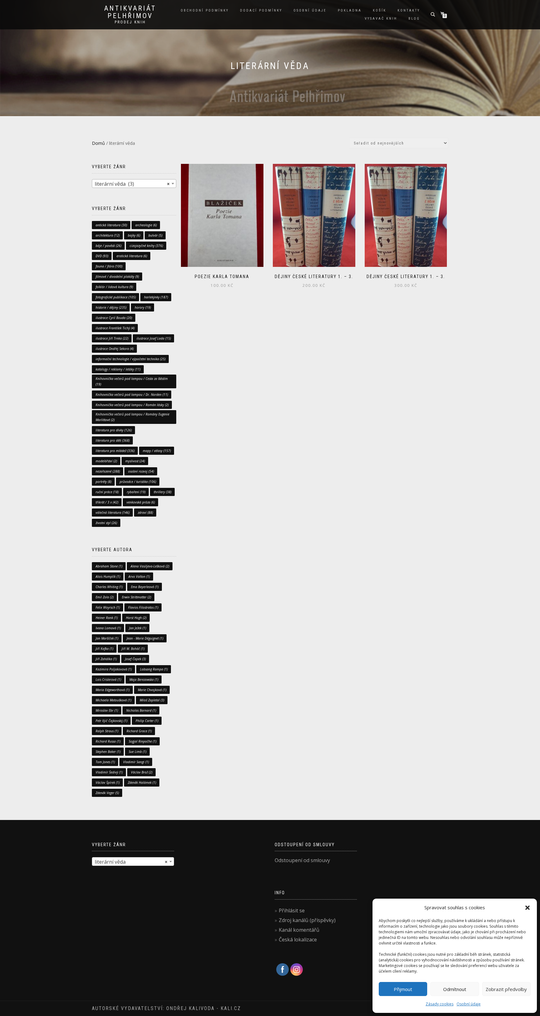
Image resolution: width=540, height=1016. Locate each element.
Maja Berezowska (143, 679)
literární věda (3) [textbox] (132, 183)
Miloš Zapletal (152, 700)
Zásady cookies (439, 1004)
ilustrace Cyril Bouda (114, 318)
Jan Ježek (137, 628)
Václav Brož (141, 772)
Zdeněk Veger (107, 793)
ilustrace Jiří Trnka (112, 338)
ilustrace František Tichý (115, 328)
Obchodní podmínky (205, 10)
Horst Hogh (136, 618)
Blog (414, 19)
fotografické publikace (116, 297)
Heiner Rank (107, 618)
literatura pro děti (113, 440)
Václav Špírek (108, 782)
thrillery (163, 492)
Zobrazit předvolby (506, 989)
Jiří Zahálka (106, 659)
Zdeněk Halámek (142, 782)
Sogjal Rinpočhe (143, 741)
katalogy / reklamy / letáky (118, 369)
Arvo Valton (139, 576)
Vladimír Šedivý (109, 772)
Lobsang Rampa (154, 669)
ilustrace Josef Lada (154, 338)
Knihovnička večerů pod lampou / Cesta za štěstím (132, 381)
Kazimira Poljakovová (114, 669)
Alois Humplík (108, 576)
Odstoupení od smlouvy (302, 860)
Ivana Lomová (108, 628)
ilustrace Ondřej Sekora (115, 348)
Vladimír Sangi (136, 762)
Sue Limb (138, 751)
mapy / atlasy (157, 451)
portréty (104, 481)
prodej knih (130, 22)
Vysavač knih (381, 19)
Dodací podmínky (261, 10)
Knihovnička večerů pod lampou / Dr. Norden (132, 394)
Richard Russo (108, 741)
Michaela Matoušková (114, 700)
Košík (379, 10)
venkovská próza (141, 502)
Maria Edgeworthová (113, 690)
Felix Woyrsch (108, 607)
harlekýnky (156, 297)
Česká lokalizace (298, 939)
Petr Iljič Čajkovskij (112, 721)
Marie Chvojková (152, 690)
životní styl (106, 523)
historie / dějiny (111, 307)
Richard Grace (139, 731)
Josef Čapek (135, 659)
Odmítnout (454, 989)
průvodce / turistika (138, 481)
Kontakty (409, 10)
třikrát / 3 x (107, 502)
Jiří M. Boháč (133, 648)
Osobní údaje (469, 1004)
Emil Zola (105, 597)
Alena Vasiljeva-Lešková (150, 566)
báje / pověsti (109, 245)
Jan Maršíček (107, 638)
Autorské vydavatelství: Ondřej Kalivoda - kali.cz (166, 1008)
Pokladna (350, 10)
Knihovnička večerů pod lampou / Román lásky (132, 405)
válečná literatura (113, 512)
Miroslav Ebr (107, 710)
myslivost (135, 461)
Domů (98, 143)
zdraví (145, 512)
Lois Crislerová (108, 679)
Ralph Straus (107, 731)
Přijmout (403, 989)
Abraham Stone (109, 566)
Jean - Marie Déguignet (145, 638)
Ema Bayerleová (145, 587)
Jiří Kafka (104, 648)
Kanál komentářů (299, 929)
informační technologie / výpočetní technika (131, 359)
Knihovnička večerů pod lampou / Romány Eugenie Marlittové (132, 417)
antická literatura (111, 225)
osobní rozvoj (141, 471)
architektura (108, 235)
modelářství (106, 461)
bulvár (155, 235)
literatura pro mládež (115, 451)
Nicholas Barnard (141, 710)
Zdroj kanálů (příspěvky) (307, 920)
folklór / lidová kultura (114, 287)
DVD (102, 256)
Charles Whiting (109, 587)
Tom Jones (105, 762)
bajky (134, 235)
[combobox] (134, 183)
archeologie (146, 225)
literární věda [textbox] (131, 861)
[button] (527, 908)
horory (143, 307)
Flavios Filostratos (143, 607)
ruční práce (107, 492)
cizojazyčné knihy (146, 245)
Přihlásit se (292, 910)
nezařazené (108, 471)
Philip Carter (147, 721)
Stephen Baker (108, 751)
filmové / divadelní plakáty (117, 276)
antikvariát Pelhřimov (130, 12)
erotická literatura (132, 256)
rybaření (136, 492)
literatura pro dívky (114, 430)
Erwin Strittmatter (136, 597)
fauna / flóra (109, 266)
